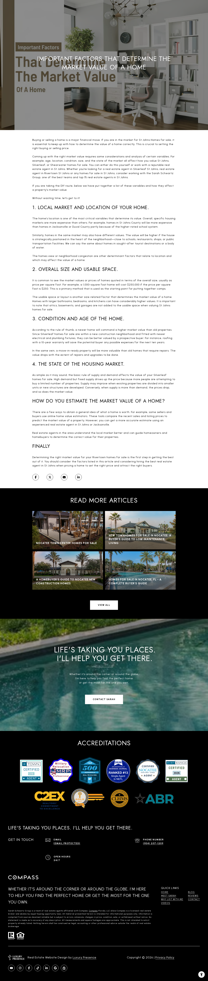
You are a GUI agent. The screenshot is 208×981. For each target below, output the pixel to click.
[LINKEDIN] (46, 968)
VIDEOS (165, 903)
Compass (93, 911)
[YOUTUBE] (11, 968)
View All (104, 605)
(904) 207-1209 (153, 843)
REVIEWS (193, 895)
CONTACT (194, 899)
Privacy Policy (164, 957)
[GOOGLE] (55, 968)
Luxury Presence (84, 957)
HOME (164, 892)
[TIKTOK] (37, 968)
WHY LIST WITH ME (172, 899)
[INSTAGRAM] (20, 968)
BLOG (191, 892)
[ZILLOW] (64, 968)
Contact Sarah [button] (104, 699)
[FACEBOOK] (29, 968)
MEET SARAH (168, 895)
